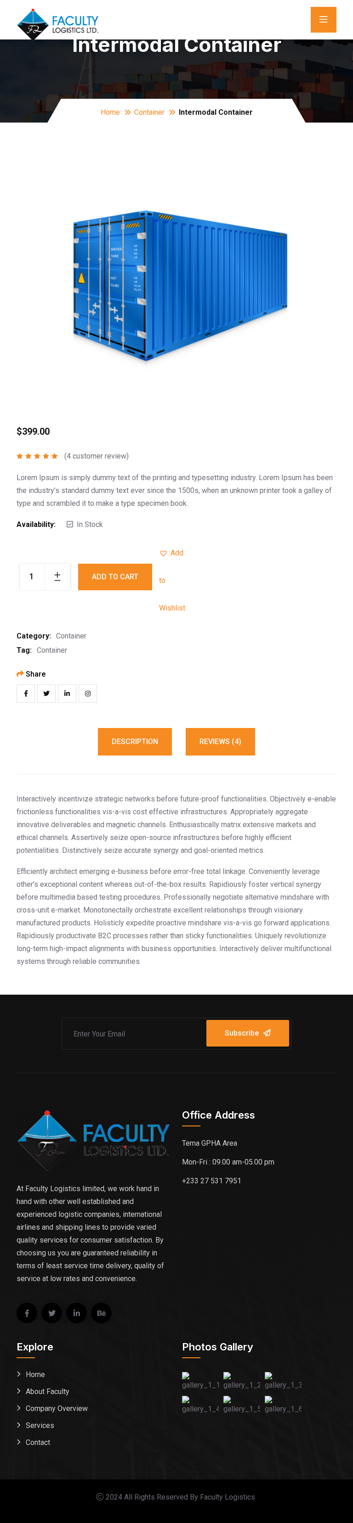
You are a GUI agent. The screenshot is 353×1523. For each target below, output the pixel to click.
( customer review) (96, 456)
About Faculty (47, 1391)
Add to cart (115, 576)
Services (40, 1425)
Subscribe (242, 1033)
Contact (38, 1442)
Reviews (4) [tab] (220, 741)
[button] (173, 553)
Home (110, 112)
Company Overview (57, 1408)
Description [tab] (135, 741)
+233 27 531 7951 (211, 1180)
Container (149, 112)
